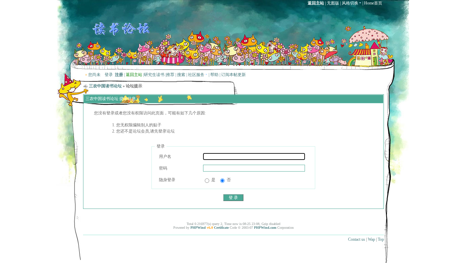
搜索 (181, 74)
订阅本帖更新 (233, 74)
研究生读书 (154, 74)
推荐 (170, 74)
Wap (371, 239)
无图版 (333, 3)
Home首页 (373, 3)
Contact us (356, 239)
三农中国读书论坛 (105, 86)
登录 (109, 74)
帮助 (214, 74)
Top (381, 239)
